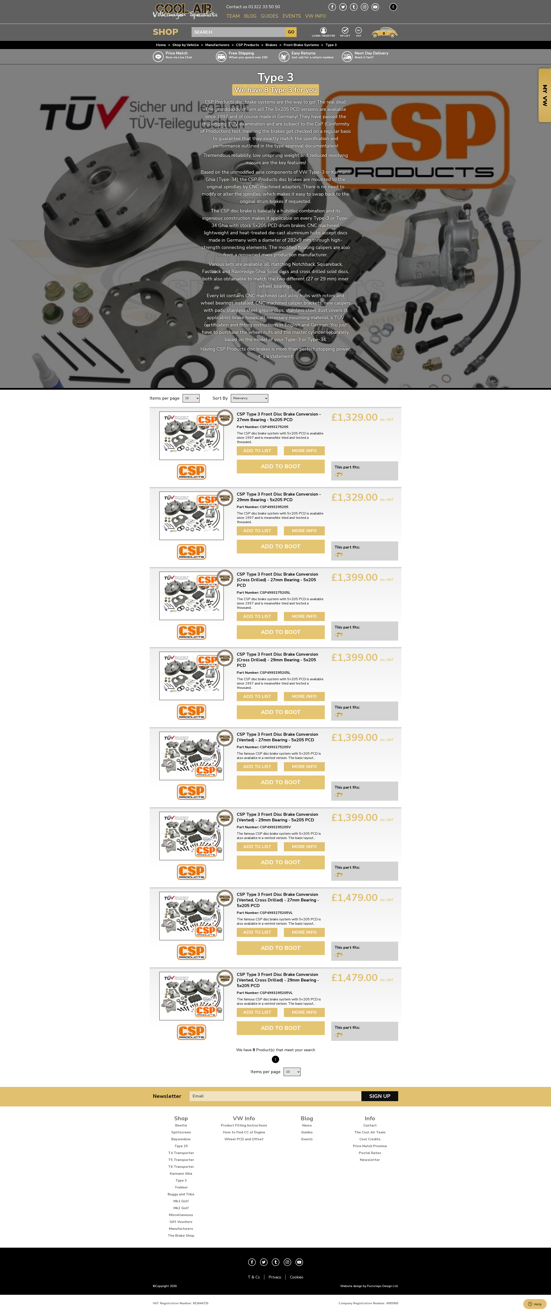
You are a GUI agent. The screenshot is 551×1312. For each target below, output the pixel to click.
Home (161, 45)
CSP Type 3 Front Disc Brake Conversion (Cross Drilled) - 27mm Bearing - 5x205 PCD (277, 580)
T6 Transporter (181, 1166)
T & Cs (254, 1277)
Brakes (271, 45)
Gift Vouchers (181, 1221)
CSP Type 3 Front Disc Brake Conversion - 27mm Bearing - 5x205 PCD (279, 417)
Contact (370, 1125)
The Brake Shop (181, 1235)
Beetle (181, 1125)
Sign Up (379, 1096)
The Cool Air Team (369, 1132)
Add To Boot (281, 466)
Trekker (181, 1187)
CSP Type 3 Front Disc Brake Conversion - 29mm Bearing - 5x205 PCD (279, 497)
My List (345, 35)
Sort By (220, 398)
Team (233, 16)
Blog (250, 16)
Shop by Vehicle (185, 45)
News (307, 1125)
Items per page (165, 398)
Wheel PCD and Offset (243, 1139)
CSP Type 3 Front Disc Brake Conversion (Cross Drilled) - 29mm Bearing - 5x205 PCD (277, 660)
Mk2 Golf (181, 1208)
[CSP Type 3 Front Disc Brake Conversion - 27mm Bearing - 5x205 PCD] (191, 435)
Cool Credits (370, 1139)
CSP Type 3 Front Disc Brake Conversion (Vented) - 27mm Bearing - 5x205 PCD (277, 737)
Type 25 (181, 1146)
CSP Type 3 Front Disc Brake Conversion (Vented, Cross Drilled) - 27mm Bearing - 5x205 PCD (278, 900)
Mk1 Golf (181, 1201)
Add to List (257, 451)
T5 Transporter (181, 1159)
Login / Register (323, 35)
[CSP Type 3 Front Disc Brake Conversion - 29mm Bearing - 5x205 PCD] (191, 515)
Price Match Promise (370, 1146)
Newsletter (167, 1096)
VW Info (315, 16)
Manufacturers (217, 45)
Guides (269, 16)
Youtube (375, 7)
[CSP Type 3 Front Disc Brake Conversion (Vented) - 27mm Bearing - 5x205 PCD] (191, 756)
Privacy (275, 1277)
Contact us (236, 7)
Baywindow (181, 1139)
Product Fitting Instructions (244, 1125)
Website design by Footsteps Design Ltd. (369, 1286)
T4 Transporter (181, 1153)
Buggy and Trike (181, 1194)
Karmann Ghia (181, 1173)
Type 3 (331, 45)
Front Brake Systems (301, 45)
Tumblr (354, 7)
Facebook (332, 7)
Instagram (364, 7)
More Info (304, 451)
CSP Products (247, 45)
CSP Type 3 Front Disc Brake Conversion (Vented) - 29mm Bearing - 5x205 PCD (277, 817)
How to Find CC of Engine (244, 1132)
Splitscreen (181, 1132)
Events (292, 16)
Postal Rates (370, 1153)
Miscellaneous (181, 1215)
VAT (359, 35)
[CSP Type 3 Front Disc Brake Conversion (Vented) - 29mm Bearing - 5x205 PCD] (191, 836)
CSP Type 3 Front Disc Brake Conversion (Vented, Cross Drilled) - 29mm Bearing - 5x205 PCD (278, 980)
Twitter (343, 7)
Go (291, 32)
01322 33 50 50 (264, 7)
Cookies (296, 1277)
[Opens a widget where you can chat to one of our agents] (535, 1304)
